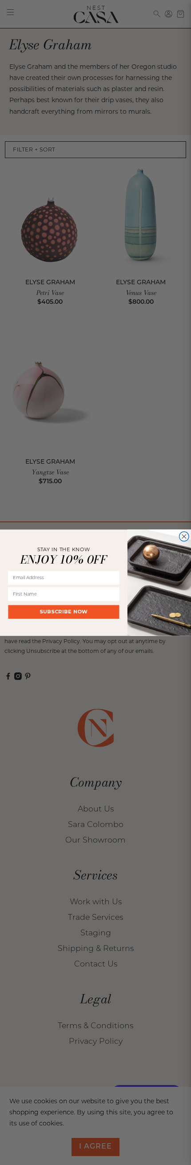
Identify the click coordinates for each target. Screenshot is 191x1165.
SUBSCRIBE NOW (64, 611)
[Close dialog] (184, 536)
